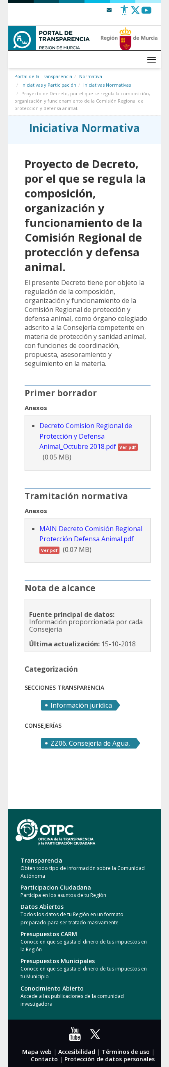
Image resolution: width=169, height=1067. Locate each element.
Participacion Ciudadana (56, 887)
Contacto (44, 1059)
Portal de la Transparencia (43, 76)
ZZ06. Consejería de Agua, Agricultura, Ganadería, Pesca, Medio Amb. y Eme (90, 744)
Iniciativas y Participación (48, 85)
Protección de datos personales (109, 1059)
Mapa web (37, 1052)
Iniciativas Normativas (107, 85)
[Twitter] (135, 13)
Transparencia (41, 860)
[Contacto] (109, 9)
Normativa (90, 76)
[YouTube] (76, 1037)
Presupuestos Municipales (58, 961)
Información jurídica (81, 705)
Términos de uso (126, 1052)
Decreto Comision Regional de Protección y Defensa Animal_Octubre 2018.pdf (87, 436)
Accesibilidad (76, 1052)
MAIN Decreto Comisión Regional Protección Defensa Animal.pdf (90, 538)
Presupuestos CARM (49, 934)
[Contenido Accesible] (124, 13)
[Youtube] (146, 13)
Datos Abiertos (42, 906)
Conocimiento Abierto (52, 988)
